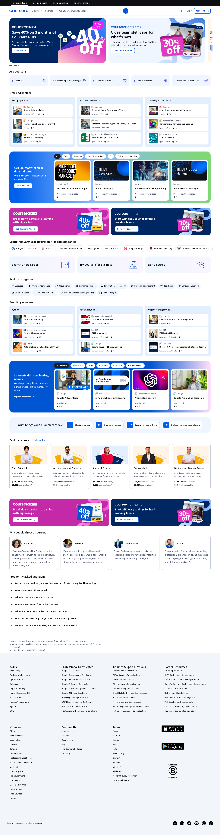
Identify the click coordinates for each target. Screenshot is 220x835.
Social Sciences (22, 292)
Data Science (64, 285)
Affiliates (117, 771)
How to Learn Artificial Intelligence (179, 697)
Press (115, 731)
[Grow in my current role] (143, 425)
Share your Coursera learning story (180, 711)
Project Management (158, 309)
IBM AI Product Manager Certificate (77, 702)
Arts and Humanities (47, 292)
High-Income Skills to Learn (176, 693)
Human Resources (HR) (20, 693)
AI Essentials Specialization (125, 670)
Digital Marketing (17, 688)
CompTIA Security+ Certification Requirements (185, 684)
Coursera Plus (16, 753)
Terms (116, 740)
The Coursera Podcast (72, 749)
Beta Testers (67, 740)
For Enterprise (16, 771)
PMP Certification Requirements (178, 702)
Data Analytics (87, 309)
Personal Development (144, 285)
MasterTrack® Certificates (22, 762)
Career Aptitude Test (173, 670)
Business (19, 285)
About (12, 731)
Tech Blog (66, 753)
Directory (117, 766)
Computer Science (87, 285)
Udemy (13, 798)
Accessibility (118, 753)
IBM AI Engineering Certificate (75, 697)
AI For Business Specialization (126, 675)
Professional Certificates (21, 757)
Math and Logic (109, 292)
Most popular (18, 100)
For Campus (15, 780)
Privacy (116, 744)
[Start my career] (79, 425)
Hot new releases (88, 100)
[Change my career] (109, 425)
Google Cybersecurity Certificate (76, 675)
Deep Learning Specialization (126, 688)
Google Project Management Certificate (79, 688)
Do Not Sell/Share (121, 780)
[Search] (125, 11)
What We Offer (16, 735)
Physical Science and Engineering (79, 292)
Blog (64, 744)
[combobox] (86, 11)
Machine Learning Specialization (127, 702)
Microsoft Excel (16, 697)
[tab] (57, 156)
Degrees (14, 766)
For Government (17, 775)
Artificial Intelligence (41, 285)
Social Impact (16, 789)
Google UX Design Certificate (74, 693)
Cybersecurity (16, 679)
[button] (49, 11)
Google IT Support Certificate (75, 684)
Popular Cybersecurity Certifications (180, 706)
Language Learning (190, 285)
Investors (117, 735)
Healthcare (168, 285)
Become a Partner (18, 784)
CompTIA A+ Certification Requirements (182, 679)
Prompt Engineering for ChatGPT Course (131, 706)
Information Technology (115, 285)
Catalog (13, 749)
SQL (12, 711)
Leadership (15, 740)
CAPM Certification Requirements (179, 675)
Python (16, 309)
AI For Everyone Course (123, 679)
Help (115, 749)
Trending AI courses (158, 100)
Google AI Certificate (71, 670)
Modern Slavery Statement (125, 775)
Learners (65, 731)
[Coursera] (18, 11)
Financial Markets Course (124, 697)
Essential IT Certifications (175, 688)
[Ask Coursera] (181, 11)
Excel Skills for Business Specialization (130, 693)
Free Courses (16, 793)
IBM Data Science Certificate (74, 706)
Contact (116, 757)
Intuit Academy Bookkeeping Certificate (79, 711)
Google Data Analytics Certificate (76, 679)
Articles (116, 762)
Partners (65, 735)
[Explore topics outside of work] (182, 425)
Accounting (15, 670)
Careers (13, 744)
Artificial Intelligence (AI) (21, 675)
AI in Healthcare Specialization (126, 684)
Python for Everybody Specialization (129, 711)
